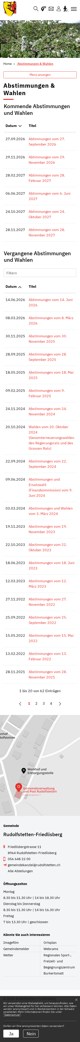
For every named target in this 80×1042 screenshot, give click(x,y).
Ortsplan (50, 942)
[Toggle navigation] (72, 9)
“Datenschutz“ (12, 1014)
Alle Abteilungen (20, 871)
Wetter (8, 955)
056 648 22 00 (19, 859)
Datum (11, 125)
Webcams (51, 949)
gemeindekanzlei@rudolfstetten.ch (34, 865)
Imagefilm (11, 942)
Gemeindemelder (16, 949)
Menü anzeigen (40, 75)
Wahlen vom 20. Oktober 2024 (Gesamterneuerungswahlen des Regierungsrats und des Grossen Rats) (51, 438)
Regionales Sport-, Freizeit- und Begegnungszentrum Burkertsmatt (59, 964)
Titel (32, 125)
